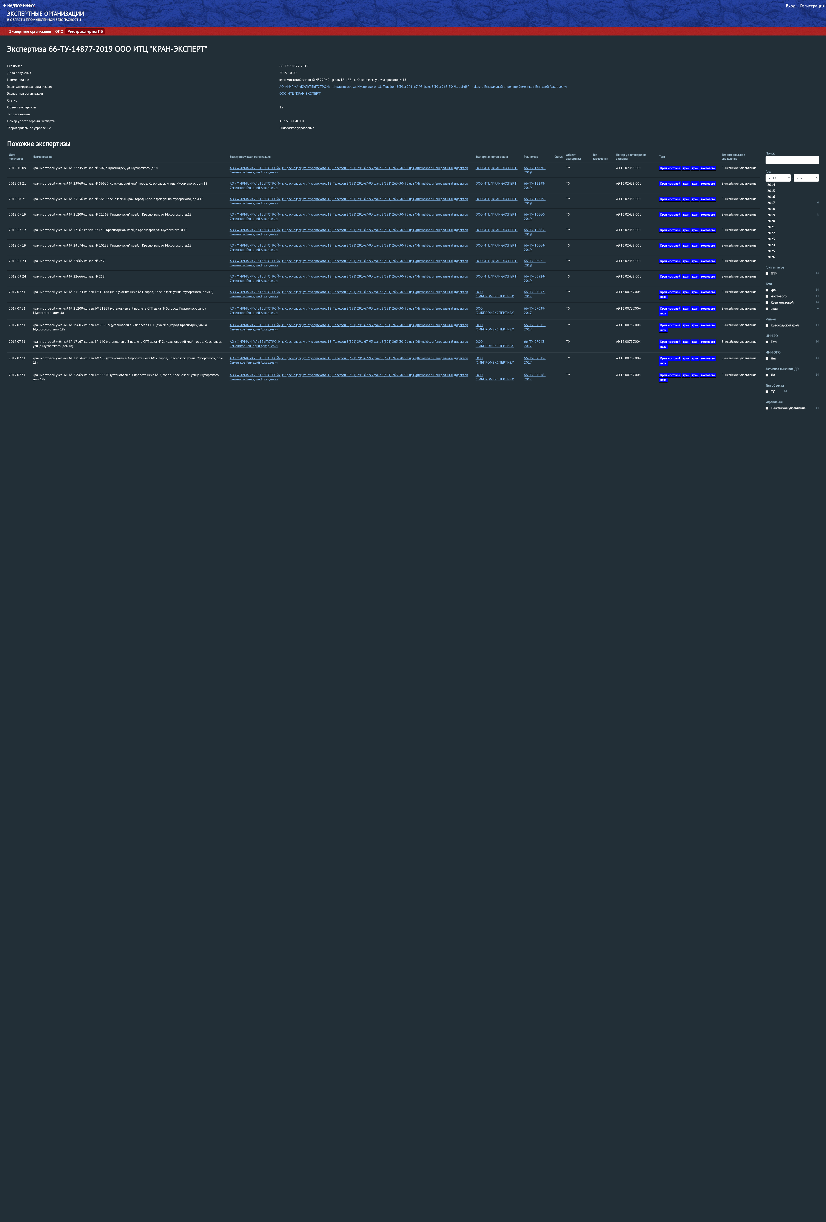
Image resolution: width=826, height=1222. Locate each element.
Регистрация (812, 6)
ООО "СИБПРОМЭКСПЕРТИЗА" (495, 294)
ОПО (59, 31)
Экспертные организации (30, 31)
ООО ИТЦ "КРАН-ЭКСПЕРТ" (300, 93)
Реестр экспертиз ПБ (85, 31)
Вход (790, 6)
